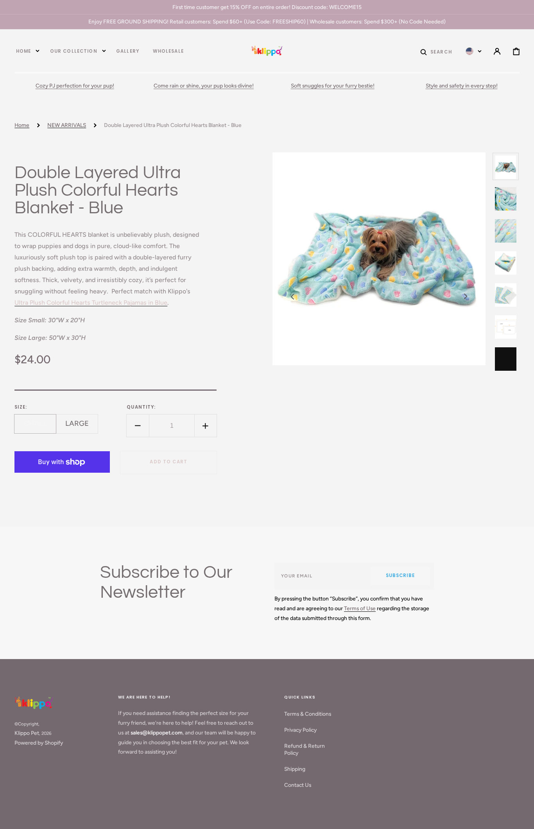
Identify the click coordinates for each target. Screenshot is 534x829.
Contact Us (297, 785)
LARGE (81, 427)
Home (21, 125)
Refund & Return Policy (304, 749)
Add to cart (168, 462)
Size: (20, 407)
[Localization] (474, 51)
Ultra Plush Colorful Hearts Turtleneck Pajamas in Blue (90, 303)
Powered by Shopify (38, 743)
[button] (436, 51)
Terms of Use (360, 608)
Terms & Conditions (307, 714)
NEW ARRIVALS (66, 125)
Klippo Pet (26, 733)
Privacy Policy (300, 730)
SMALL (39, 427)
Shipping (294, 769)
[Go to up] (522, 817)
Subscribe (400, 575)
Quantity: (141, 407)
